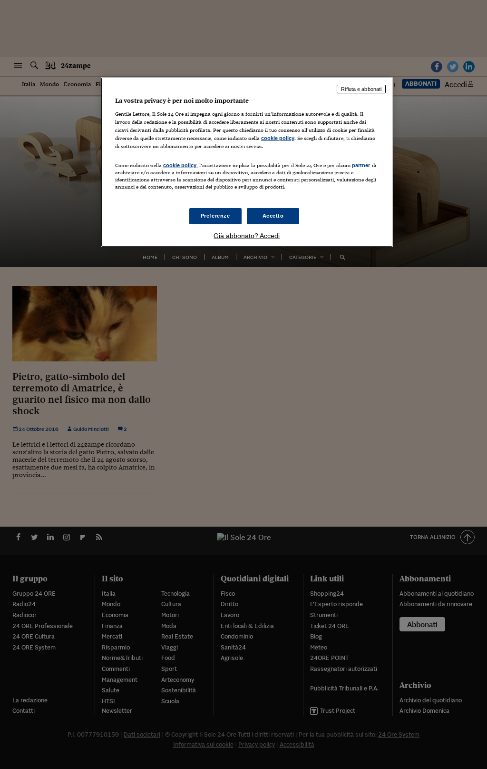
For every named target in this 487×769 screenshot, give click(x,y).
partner (361, 165)
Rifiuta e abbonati (361, 89)
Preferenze (215, 216)
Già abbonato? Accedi (247, 236)
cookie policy (277, 138)
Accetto (273, 216)
